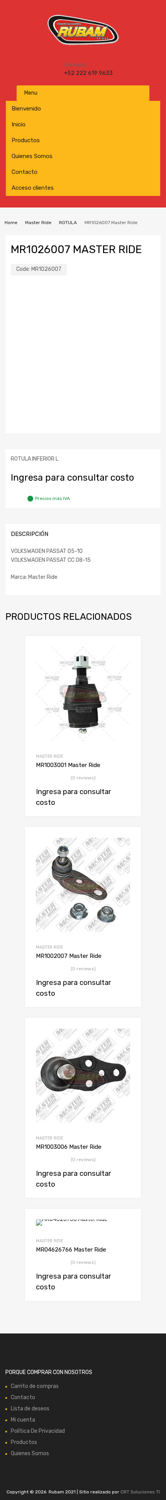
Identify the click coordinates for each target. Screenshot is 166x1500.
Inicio (18, 124)
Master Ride (38, 222)
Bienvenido (26, 108)
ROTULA (68, 222)
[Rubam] (83, 44)
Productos (26, 140)
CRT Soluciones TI (140, 1492)
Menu (30, 93)
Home (11, 222)
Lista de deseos (30, 1408)
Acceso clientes (33, 187)
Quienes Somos (32, 156)
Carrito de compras (35, 1386)
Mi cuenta (23, 1420)
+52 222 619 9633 (83, 73)
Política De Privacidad (38, 1431)
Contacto (24, 171)
